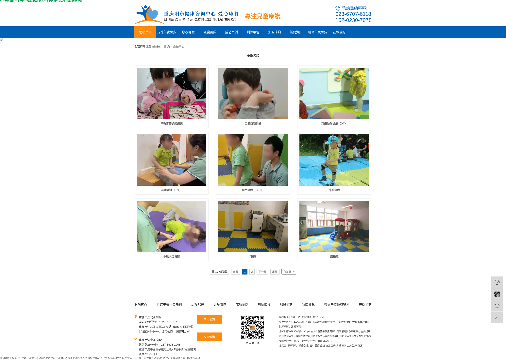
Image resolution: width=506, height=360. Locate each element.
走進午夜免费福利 (166, 34)
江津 (354, 345)
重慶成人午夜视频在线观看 (296, 336)
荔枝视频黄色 (114, 358)
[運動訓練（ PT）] (172, 159)
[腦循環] (334, 226)
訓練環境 (253, 32)
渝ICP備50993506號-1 (291, 331)
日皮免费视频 (193, 358)
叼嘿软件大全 (178, 358)
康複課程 (188, 32)
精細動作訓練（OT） (334, 123)
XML (322, 317)
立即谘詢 (209, 319)
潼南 (344, 345)
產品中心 (178, 46)
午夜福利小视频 (17, 358)
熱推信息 (284, 317)
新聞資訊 (296, 32)
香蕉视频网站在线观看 (158, 358)
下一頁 (262, 271)
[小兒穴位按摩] (172, 226)
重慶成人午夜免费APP (351, 336)
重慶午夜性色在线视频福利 (325, 336)
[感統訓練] (334, 159)
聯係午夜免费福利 (317, 34)
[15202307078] (497, 282)
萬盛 (360, 345)
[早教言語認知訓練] (172, 93)
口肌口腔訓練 (253, 123)
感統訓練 (334, 190)
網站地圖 (306, 317)
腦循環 (334, 256)
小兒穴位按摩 (171, 256)
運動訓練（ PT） (171, 190)
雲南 (317, 345)
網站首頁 (145, 32)
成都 (322, 345)
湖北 (306, 345)
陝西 (328, 345)
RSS (315, 317)
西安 (333, 345)
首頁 (236, 271)
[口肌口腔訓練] (253, 93)
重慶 (301, 345)
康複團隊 (210, 32)
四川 (312, 345)
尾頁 (275, 271)
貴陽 (338, 345)
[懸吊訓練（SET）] (253, 159)
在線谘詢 (339, 32)
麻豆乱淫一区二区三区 (134, 358)
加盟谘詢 (274, 32)
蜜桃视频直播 (80, 358)
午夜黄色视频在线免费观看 (41, 358)
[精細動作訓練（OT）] (334, 93)
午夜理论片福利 (64, 358)
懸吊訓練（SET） (253, 190)
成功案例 (231, 32)
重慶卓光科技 (325, 341)
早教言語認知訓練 (171, 123)
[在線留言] (497, 306)
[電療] (253, 226)
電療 (253, 256)
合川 (349, 345)
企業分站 (295, 317)
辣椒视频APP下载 (97, 358)
